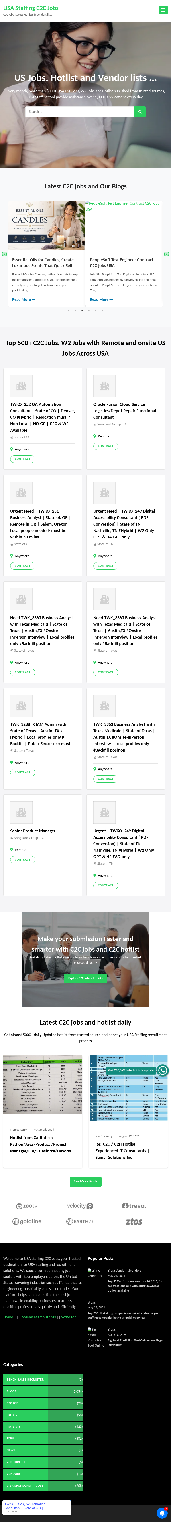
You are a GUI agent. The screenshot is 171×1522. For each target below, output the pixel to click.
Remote (103, 436)
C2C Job (12, 1403)
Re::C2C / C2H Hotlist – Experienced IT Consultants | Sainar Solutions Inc (122, 1151)
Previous (4, 254)
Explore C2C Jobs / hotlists (85, 978)
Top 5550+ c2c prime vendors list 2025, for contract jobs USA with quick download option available (135, 1286)
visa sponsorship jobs (25, 1485)
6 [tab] (102, 310)
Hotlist (13, 1415)
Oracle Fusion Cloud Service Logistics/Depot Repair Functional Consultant (124, 411)
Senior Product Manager (32, 831)
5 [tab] (95, 310)
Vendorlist (123, 1271)
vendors (135, 1271)
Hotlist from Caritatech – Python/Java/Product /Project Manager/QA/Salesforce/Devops (40, 1145)
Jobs (10, 1438)
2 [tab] (75, 310)
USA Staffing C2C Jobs (31, 8)
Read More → (48, 300)
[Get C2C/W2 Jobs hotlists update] (163, 1070)
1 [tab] (69, 310)
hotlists (14, 1426)
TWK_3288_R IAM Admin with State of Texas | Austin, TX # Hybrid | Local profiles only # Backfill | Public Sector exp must (40, 734)
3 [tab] (82, 310)
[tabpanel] (71, 254)
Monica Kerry (18, 1130)
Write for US (71, 1317)
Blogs (112, 1271)
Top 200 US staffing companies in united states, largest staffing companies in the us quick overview (123, 1315)
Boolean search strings (37, 1317)
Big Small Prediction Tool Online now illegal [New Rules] (135, 1342)
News (11, 1450)
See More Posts (85, 1181)
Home (8, 1317)
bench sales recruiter (25, 1379)
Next (166, 254)
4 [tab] (89, 310)
